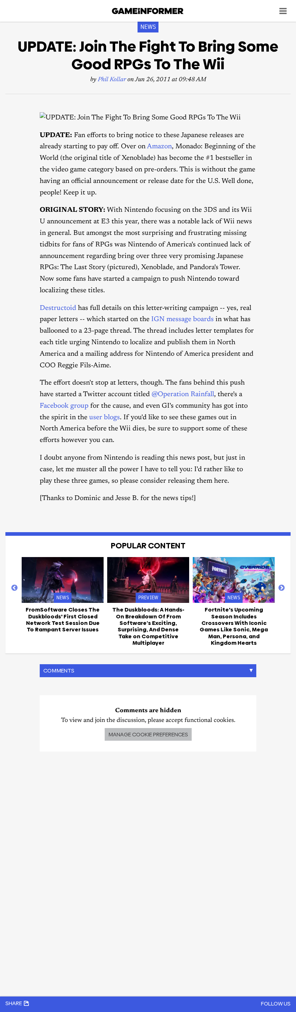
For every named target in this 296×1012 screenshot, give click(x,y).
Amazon (159, 146)
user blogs (104, 417)
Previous (14, 588)
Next (281, 588)
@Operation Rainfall (183, 394)
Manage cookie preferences (148, 734)
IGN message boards (182, 319)
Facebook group (64, 406)
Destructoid (58, 308)
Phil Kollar (112, 80)
